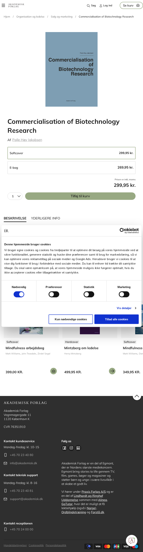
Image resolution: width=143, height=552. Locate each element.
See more (31, 339)
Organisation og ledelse (30, 16)
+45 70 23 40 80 (21, 455)
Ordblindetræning (73, 512)
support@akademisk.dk (26, 499)
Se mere (112, 371)
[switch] (54, 294)
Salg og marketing (61, 16)
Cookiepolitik (36, 545)
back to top (137, 396)
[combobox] (14, 196)
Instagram (71, 448)
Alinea (102, 500)
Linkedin (78, 448)
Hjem (7, 16)
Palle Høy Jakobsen (27, 140)
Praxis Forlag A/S (94, 491)
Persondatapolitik (56, 545)
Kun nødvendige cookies (71, 319)
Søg (93, 5)
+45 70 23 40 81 (21, 491)
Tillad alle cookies (116, 319)
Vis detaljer (124, 307)
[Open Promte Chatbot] (131, 540)
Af (9, 140)
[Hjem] (16, 5)
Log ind (107, 5)
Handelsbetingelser (15, 545)
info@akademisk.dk (23, 463)
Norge (91, 508)
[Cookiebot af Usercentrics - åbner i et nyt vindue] (122, 230)
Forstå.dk (97, 512)
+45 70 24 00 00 (21, 529)
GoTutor (67, 504)
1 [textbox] (13, 196)
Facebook (64, 448)
